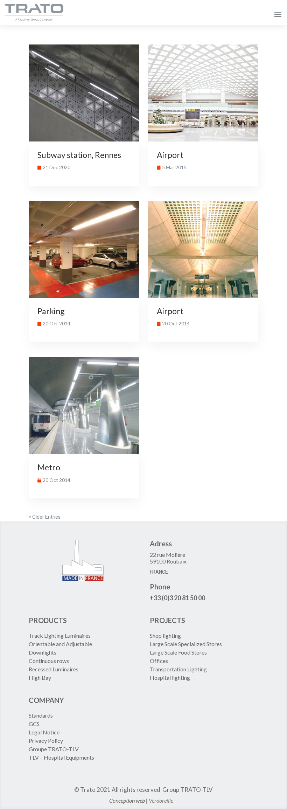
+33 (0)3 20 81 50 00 (177, 598)
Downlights (42, 652)
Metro (48, 467)
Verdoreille (161, 800)
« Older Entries (45, 517)
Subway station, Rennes (79, 155)
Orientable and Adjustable (60, 644)
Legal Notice (44, 732)
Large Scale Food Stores (178, 652)
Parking (51, 311)
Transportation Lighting (178, 669)
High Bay (40, 677)
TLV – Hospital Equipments (61, 757)
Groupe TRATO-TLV (54, 749)
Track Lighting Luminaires (60, 635)
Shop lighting (166, 635)
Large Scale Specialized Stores (186, 644)
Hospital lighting (170, 677)
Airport (170, 155)
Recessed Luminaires (53, 669)
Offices (159, 660)
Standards (41, 715)
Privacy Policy (46, 740)
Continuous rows (49, 660)
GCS (34, 723)
